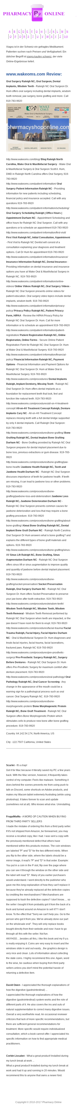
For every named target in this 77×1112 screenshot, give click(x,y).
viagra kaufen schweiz (39, 56)
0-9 (66, 36)
